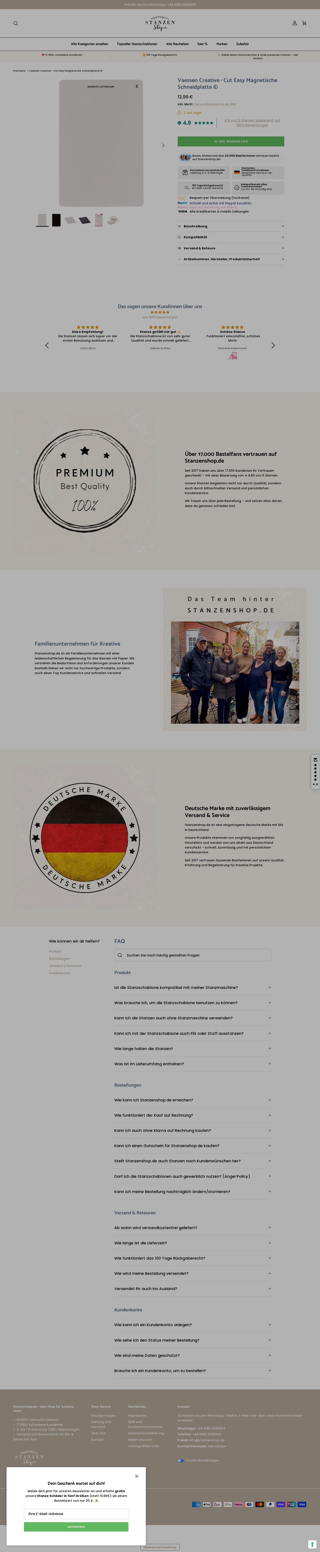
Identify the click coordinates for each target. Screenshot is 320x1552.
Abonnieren (76, 1527)
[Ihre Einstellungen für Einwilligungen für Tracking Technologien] (312, 1544)
